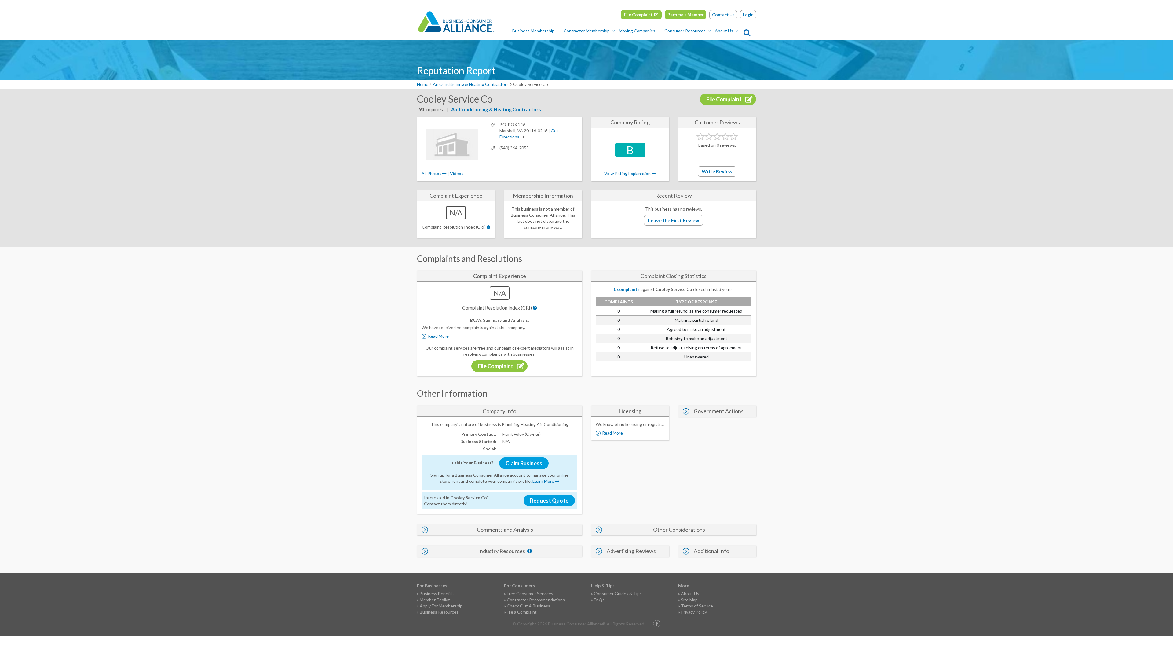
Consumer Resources (685, 30)
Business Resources (439, 611)
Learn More (543, 481)
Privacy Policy (694, 611)
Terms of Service (697, 605)
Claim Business (524, 463)
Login (748, 14)
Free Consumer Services (530, 593)
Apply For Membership (441, 605)
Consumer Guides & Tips (618, 593)
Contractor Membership (587, 30)
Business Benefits (437, 593)
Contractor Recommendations (536, 599)
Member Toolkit (435, 599)
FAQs (599, 599)
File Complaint (638, 14)
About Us (724, 30)
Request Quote (549, 500)
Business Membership (533, 30)
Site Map (689, 599)
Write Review (717, 171)
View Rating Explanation (628, 173)
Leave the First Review (673, 220)
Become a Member (685, 14)
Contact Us (723, 14)
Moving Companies (637, 30)
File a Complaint (522, 611)
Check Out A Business (528, 605)
